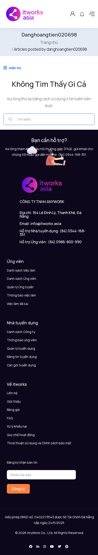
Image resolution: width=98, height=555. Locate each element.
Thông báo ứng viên (22, 340)
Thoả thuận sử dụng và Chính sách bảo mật (39, 443)
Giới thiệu (14, 401)
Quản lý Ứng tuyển (20, 287)
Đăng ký (18, 488)
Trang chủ (49, 42)
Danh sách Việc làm (21, 270)
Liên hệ (12, 393)
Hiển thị (14, 68)
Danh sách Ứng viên (21, 278)
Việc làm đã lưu (17, 303)
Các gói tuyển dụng (21, 365)
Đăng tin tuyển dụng (22, 356)
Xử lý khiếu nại (17, 426)
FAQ (10, 418)
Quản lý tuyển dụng (21, 348)
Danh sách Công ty (21, 332)
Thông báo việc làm (21, 295)
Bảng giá (13, 409)
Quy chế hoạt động (21, 435)
